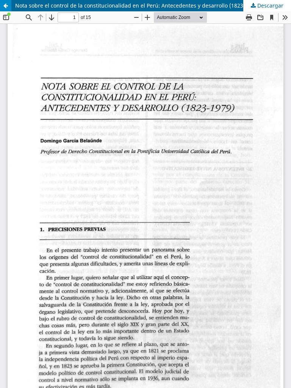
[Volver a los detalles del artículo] (5, 5)
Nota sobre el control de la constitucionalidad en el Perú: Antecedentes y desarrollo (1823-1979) (137, 5)
